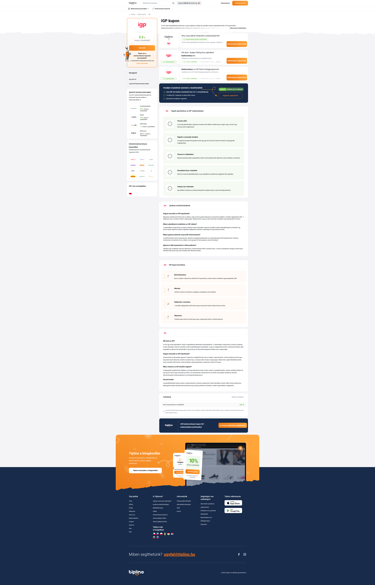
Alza (130, 528)
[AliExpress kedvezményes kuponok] (133, 159)
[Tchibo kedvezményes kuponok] (151, 176)
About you (132, 515)
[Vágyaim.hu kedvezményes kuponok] (151, 159)
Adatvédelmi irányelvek (184, 504)
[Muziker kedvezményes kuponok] (133, 165)
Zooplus (131, 521)
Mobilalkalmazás (158, 508)
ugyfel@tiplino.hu (179, 554)
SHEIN (131, 504)
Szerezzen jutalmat (193, 472)
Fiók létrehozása (240, 3)
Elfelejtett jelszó (205, 521)
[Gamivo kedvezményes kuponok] (142, 165)
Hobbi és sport (141, 14)
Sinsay (131, 508)
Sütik (178, 508)
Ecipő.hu (131, 525)
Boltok (133, 14)
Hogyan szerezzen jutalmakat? (162, 501)
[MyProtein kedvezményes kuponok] (142, 176)
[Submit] (173, 3)
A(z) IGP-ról (132, 79)
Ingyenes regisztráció (230, 95)
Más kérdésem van (206, 517)
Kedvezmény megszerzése (236, 44)
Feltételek (217, 62)
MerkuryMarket (133, 518)
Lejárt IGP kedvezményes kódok (139, 83)
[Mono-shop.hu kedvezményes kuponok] (133, 171)
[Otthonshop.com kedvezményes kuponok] (142, 171)
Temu (130, 501)
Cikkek (155, 511)
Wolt (130, 532)
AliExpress (132, 511)
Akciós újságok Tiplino (159, 518)
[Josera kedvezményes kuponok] (133, 176)
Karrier (179, 511)
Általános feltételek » (238, 397)
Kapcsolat (204, 524)
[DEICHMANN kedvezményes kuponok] (151, 165)
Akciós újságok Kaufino (160, 521)
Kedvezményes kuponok (160, 515)
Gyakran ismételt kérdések (161, 504)
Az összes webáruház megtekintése (232, 425)
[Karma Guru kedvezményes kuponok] (151, 171)
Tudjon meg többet (142, 63)
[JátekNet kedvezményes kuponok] (142, 159)
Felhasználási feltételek (184, 501)
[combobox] (158, 3)
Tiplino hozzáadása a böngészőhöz (145, 470)
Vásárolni (142, 48)
